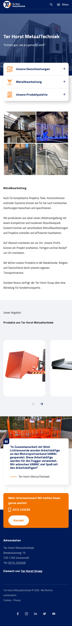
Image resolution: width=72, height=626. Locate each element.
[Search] (51, 4)
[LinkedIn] (35, 613)
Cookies (7, 600)
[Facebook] (18, 613)
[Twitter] (44, 613)
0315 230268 (21, 509)
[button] (33, 403)
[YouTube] (53, 613)
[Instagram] (26, 613)
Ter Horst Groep (31, 571)
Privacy (17, 600)
